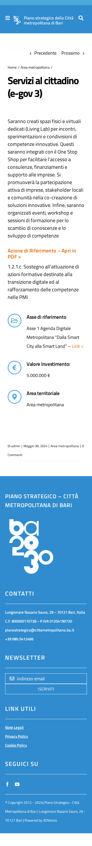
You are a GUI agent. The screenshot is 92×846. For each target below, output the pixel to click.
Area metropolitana (65, 445)
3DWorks (50, 820)
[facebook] (7, 784)
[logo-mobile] (43, 18)
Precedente (45, 53)
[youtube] (17, 784)
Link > (77, 346)
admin (15, 445)
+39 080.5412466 (19, 639)
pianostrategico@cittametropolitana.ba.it (39, 630)
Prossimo (70, 53)
